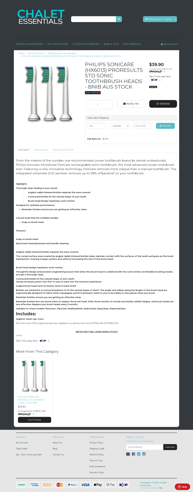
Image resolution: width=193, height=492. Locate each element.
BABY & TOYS (111, 44)
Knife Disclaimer (97, 466)
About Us (57, 442)
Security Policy (96, 472)
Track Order (21, 448)
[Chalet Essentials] (41, 17)
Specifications (41, 150)
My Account (22, 442)
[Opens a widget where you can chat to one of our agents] (182, 487)
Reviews (57, 150)
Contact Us (58, 454)
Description (24, 150)
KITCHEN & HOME (58, 44)
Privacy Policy (96, 442)
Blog (55, 448)
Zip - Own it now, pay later (29, 454)
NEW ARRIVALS (132, 44)
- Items (159, 19)
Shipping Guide (96, 448)
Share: (88, 93)
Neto (160, 488)
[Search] (119, 19)
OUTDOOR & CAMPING (86, 44)
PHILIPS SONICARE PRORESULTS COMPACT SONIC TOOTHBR (31, 399)
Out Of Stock (34, 420)
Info (163, 71)
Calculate (166, 126)
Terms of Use (95, 460)
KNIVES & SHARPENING (29, 44)
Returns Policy (96, 454)
